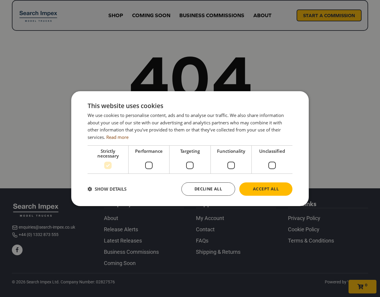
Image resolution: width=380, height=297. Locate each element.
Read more (117, 137)
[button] (107, 189)
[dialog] (190, 148)
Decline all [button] (208, 189)
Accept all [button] (266, 189)
